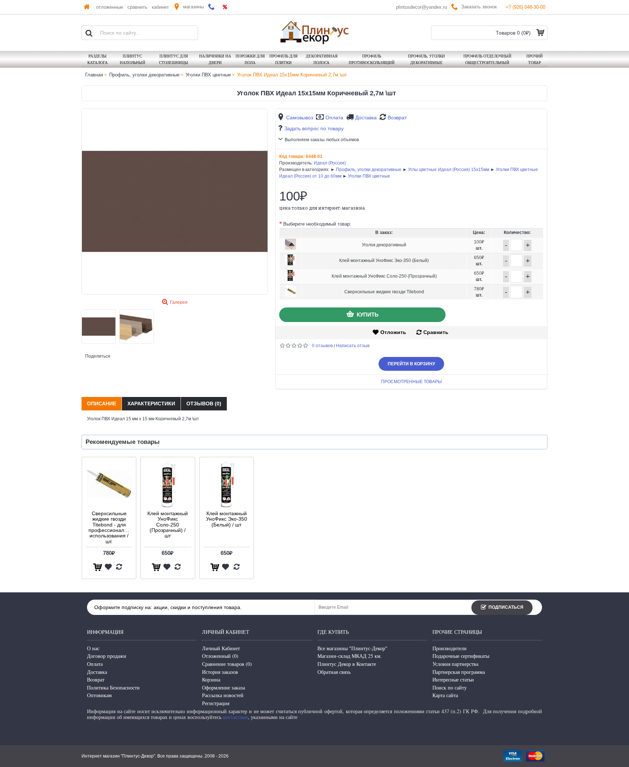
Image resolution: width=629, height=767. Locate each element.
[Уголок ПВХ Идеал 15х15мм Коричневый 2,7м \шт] (175, 201)
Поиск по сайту (449, 687)
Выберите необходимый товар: (317, 224)
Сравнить (435, 332)
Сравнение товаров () (227, 663)
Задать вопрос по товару (314, 128)
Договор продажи (106, 655)
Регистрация (215, 703)
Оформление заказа (223, 687)
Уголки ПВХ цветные (369, 176)
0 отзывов (322, 345)
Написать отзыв (352, 345)
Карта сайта (445, 695)
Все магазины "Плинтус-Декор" (352, 648)
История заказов (220, 671)
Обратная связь (334, 671)
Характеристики (151, 403)
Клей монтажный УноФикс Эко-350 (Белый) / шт (226, 519)
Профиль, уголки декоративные (368, 169)
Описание (101, 403)
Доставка (366, 117)
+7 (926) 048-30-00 (525, 7)
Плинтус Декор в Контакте (346, 663)
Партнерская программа (458, 671)
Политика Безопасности (113, 687)
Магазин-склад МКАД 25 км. (349, 655)
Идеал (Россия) (330, 163)
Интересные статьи (453, 679)
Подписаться (505, 607)
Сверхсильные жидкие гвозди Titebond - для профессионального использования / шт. (110, 527)
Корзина (211, 679)
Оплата (334, 117)
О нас (93, 648)
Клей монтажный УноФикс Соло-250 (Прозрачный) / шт (167, 524)
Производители (449, 648)
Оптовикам (99, 695)
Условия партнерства (455, 663)
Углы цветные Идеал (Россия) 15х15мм (448, 169)
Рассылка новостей (223, 695)
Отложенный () (220, 655)
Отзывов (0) (203, 403)
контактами (235, 717)
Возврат (397, 117)
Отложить (393, 332)
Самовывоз (299, 117)
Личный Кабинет (221, 648)
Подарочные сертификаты (460, 655)
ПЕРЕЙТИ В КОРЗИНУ (411, 363)
